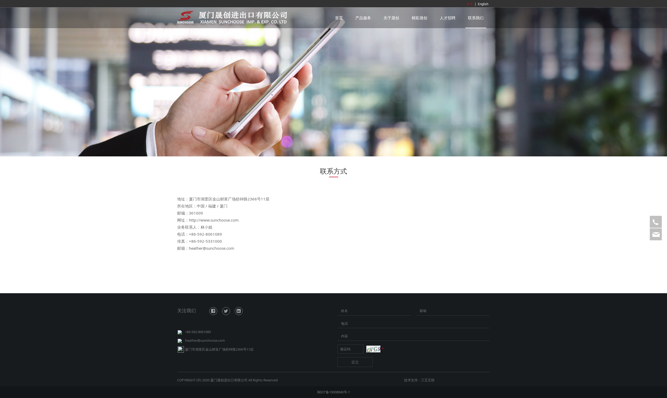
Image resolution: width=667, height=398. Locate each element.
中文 (470, 4)
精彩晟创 (419, 17)
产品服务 (363, 17)
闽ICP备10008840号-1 (333, 392)
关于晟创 (391, 17)
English (483, 4)
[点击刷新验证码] (373, 349)
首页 (339, 17)
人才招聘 (447, 17)
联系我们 (476, 17)
